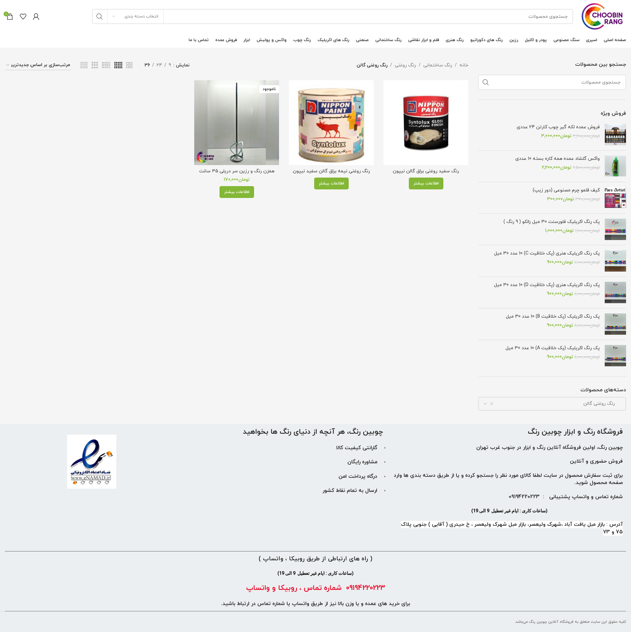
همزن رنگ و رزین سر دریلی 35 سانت (236, 171)
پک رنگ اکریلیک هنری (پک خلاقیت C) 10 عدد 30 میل (547, 253)
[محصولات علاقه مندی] (23, 16)
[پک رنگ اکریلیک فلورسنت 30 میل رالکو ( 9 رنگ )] (615, 229)
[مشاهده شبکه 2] (129, 65)
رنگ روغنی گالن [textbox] (603, 404)
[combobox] (552, 404)
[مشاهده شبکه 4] (84, 65)
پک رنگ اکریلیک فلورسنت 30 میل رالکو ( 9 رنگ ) (551, 222)
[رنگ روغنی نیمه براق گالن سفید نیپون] (331, 122)
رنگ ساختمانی (437, 65)
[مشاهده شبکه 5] (118, 65)
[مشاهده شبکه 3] (95, 65)
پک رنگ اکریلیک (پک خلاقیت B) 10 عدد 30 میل (553, 316)
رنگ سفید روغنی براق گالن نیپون (426, 171)
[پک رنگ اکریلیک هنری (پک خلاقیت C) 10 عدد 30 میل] (615, 261)
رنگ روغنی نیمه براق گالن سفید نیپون (331, 171)
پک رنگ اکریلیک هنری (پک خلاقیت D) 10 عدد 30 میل (547, 285)
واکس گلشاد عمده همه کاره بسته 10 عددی (557, 159)
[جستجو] (99, 16)
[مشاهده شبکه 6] (106, 65)
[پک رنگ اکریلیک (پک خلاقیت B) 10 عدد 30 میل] (615, 324)
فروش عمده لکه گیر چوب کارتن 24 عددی (558, 127)
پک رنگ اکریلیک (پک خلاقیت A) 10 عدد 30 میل (552, 348)
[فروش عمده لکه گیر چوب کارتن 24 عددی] (615, 134)
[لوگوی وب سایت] (603, 16)
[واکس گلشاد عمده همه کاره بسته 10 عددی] (615, 166)
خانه (463, 65)
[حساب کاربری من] (36, 16)
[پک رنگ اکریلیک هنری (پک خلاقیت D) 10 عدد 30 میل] (615, 292)
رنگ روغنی (405, 65)
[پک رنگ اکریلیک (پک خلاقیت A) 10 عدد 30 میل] (615, 355)
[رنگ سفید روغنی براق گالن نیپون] (426, 122)
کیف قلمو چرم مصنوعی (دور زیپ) (566, 190)
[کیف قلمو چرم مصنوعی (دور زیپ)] (615, 197)
